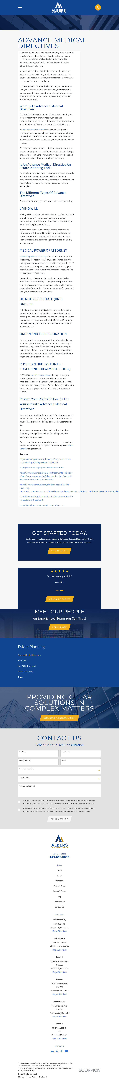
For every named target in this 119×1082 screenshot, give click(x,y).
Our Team (59, 880)
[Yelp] (57, 1051)
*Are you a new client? (26, 769)
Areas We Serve (59, 891)
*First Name (23, 752)
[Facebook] (61, 1051)
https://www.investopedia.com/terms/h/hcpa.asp (42, 505)
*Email (63, 760)
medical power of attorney (33, 256)
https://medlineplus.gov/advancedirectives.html (42, 468)
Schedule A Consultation (60, 718)
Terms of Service (73, 811)
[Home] (58, 7)
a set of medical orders (40, 375)
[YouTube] (66, 1051)
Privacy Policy (85, 811)
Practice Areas (59, 886)
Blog (59, 896)
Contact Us (59, 907)
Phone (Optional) (25, 760)
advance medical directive (35, 130)
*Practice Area (24, 777)
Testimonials (59, 901)
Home (59, 870)
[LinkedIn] (52, 1051)
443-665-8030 (59, 857)
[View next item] (61, 590)
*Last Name (65, 752)
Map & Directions (59, 931)
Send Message (59, 819)
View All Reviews (59, 599)
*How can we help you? (27, 786)
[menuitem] (29, 655)
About (59, 875)
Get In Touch (59, 551)
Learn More (59, 627)
